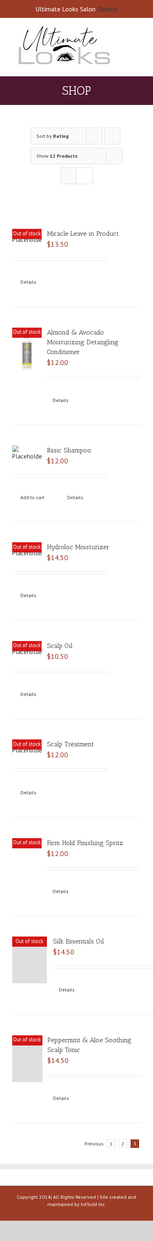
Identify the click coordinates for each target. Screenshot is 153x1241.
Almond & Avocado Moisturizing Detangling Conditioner (82, 342)
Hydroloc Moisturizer (78, 547)
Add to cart (32, 497)
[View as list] (85, 176)
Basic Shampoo (69, 450)
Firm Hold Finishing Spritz (85, 843)
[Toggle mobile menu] (137, 26)
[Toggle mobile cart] (137, 43)
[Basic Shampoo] (27, 453)
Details (28, 282)
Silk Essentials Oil (78, 941)
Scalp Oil (60, 646)
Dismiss (107, 9)
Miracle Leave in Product (83, 233)
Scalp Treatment (70, 744)
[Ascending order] (112, 136)
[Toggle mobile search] (137, 34)
